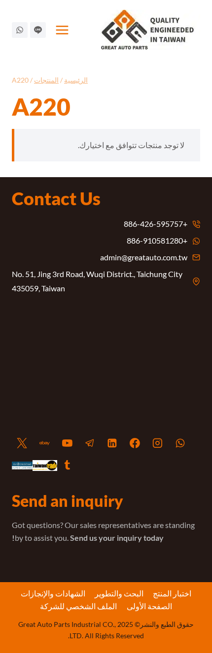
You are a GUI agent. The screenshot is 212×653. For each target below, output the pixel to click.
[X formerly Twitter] (22, 443)
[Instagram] (157, 443)
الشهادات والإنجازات (53, 593)
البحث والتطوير (119, 593)
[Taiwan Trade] (45, 465)
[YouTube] (67, 443)
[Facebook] (135, 443)
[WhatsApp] (180, 443)
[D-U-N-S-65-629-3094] (22, 465)
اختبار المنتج (172, 593)
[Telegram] (89, 443)
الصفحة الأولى (149, 606)
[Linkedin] (112, 443)
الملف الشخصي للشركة (78, 606)
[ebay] (45, 443)
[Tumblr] (67, 465)
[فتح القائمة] (62, 30)
